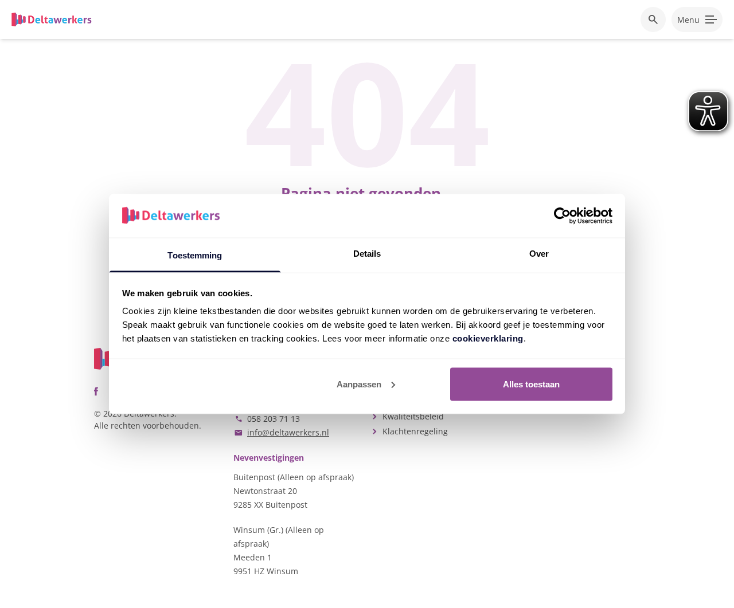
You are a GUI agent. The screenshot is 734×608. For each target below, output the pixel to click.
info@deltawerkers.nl (288, 432)
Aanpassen (359, 384)
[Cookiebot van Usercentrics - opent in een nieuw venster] (562, 215)
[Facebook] (96, 391)
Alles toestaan (531, 384)
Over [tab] (539, 253)
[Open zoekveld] (653, 19)
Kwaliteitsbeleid (413, 416)
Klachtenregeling (415, 431)
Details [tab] (367, 253)
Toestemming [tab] (194, 255)
